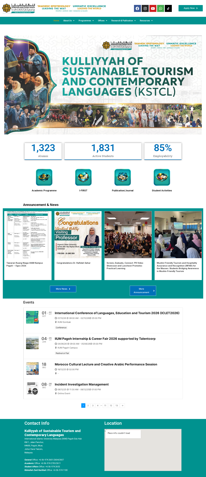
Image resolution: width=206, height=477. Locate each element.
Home (56, 20)
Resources (145, 20)
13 (117, 405)
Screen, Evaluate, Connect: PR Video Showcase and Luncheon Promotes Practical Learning (125, 266)
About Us (67, 20)
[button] (69, 20)
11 (105, 405)
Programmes (85, 20)
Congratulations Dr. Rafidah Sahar (74, 263)
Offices (101, 20)
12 (111, 405)
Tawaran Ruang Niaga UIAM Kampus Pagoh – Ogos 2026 (24, 264)
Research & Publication (122, 20)
